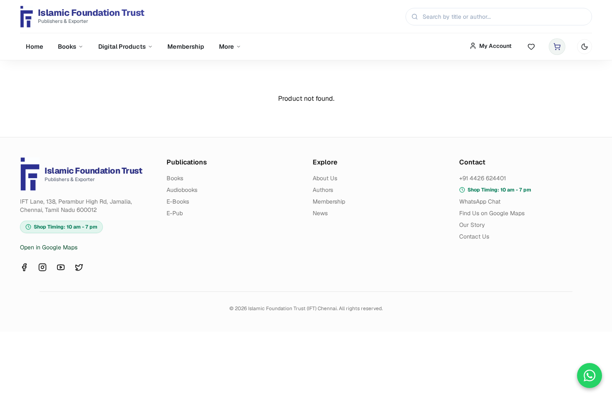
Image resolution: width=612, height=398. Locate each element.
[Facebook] (24, 267)
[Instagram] (42, 267)
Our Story (472, 225)
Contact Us (474, 236)
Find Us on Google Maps (492, 213)
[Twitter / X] (79, 267)
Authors (323, 190)
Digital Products (122, 46)
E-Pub (175, 213)
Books (67, 46)
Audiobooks (182, 190)
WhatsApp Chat (479, 201)
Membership (185, 46)
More (226, 46)
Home (34, 46)
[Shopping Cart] (557, 46)
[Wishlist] (531, 47)
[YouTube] (61, 267)
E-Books (178, 201)
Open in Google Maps (48, 247)
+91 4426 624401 (482, 178)
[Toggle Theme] (584, 46)
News (320, 213)
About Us (325, 178)
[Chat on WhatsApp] (589, 375)
